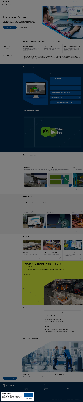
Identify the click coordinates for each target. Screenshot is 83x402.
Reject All (28, 396)
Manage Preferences (29, 398)
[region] (17, 396)
